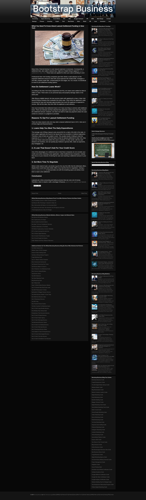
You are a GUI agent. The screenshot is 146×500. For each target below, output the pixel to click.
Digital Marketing (45, 18)
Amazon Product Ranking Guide (39, 252)
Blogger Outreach (78, 18)
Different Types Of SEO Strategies (39, 250)
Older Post (84, 193)
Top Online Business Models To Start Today (41, 294)
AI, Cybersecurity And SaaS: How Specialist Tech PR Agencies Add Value (48, 207)
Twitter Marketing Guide (97, 414)
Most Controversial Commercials (39, 262)
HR (90, 21)
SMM (92, 494)
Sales (78, 21)
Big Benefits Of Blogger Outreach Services (41, 292)
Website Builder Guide (97, 387)
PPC (64, 18)
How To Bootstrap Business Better (39, 329)
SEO (70, 18)
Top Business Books (36, 273)
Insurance (102, 21)
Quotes (74, 494)
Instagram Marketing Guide (98, 429)
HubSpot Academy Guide (98, 472)
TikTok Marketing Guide (97, 434)
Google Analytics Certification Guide (100, 479)
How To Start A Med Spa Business (39, 327)
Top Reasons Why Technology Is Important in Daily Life (44, 202)
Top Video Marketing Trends (38, 278)
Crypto (57, 21)
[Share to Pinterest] (40, 185)
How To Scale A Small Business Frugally (41, 235)
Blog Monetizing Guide (37, 280)
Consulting (35, 18)
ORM (92, 18)
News (54, 494)
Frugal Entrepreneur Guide (98, 382)
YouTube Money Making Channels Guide (101, 459)
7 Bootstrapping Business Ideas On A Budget (42, 209)
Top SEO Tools (35, 301)
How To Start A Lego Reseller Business (40, 308)
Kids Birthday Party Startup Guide (39, 310)
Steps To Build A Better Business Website (41, 285)
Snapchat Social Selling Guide (99, 424)
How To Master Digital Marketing (39, 233)
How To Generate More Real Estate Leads (41, 287)
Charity (105, 494)
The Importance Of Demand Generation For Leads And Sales (106, 305)
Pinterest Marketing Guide (98, 427)
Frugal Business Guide (97, 454)
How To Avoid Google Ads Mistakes (39, 238)
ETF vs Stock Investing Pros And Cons (40, 231)
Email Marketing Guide (97, 397)
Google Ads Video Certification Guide (101, 477)
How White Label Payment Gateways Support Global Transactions (104, 49)
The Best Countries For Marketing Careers (41, 306)
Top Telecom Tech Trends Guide (99, 442)
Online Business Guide (97, 447)
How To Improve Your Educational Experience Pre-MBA (106, 356)
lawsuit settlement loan (39, 170)
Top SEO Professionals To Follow (39, 289)
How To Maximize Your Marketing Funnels (41, 268)
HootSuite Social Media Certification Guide (102, 469)
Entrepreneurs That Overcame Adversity (40, 313)
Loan (95, 21)
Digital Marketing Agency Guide (99, 457)
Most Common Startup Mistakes (39, 271)
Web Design (100, 18)
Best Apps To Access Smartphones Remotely (42, 224)
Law (110, 21)
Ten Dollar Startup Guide (37, 248)
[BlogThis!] (36, 185)
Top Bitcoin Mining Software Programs (40, 255)
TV (67, 494)
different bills (43, 138)
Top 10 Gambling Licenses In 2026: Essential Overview (44, 200)
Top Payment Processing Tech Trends (40, 264)
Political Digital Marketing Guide (99, 487)
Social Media (56, 18)
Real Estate (71, 21)
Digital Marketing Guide (97, 394)
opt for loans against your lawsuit (76, 182)
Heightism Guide (96, 464)
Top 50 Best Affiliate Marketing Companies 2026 (105, 296)
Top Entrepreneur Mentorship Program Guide (103, 484)
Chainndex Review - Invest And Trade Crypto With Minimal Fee (105, 262)
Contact (109, 18)
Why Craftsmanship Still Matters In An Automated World (44, 205)
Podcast (64, 494)
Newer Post (35, 193)
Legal (51, 494)
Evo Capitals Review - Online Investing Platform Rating (105, 252)
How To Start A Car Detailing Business (40, 324)
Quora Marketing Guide (97, 417)
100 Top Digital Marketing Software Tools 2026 (104, 118)
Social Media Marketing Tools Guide (100, 407)
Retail (84, 21)
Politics (95, 494)
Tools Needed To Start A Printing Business (41, 331)
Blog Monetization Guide (98, 389)
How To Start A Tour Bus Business (39, 336)
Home (59, 193)
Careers (101, 494)
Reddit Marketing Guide (97, 419)
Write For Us (79, 494)
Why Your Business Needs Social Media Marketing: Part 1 (106, 366)
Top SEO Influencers (36, 275)
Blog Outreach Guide (97, 444)
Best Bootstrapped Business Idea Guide (101, 449)
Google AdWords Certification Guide (100, 474)
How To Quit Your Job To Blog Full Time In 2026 (105, 325)
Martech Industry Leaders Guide (99, 392)
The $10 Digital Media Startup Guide (100, 384)
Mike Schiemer (46, 494)
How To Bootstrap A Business (38, 299)
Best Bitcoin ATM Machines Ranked (40, 217)
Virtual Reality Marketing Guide (99, 412)
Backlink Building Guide (97, 399)
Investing (49, 21)
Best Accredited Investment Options (40, 221)
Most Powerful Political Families (39, 303)
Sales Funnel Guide (96, 409)
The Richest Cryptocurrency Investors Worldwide (42, 228)
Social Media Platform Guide (98, 437)
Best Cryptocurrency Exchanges (39, 219)
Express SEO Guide (96, 439)
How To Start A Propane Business (39, 315)
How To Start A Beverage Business (39, 320)
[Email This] (34, 185)
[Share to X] (37, 185)
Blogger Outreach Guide (97, 402)
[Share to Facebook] (38, 185)
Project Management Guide (98, 462)
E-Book (70, 494)
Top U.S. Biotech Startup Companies (40, 259)
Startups (34, 21)
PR (87, 18)
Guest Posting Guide (97, 467)
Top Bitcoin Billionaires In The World (40, 226)
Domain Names (86, 494)
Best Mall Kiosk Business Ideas (39, 296)
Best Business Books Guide (98, 452)
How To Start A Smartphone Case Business (41, 338)
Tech (63, 21)
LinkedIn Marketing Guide (98, 432)
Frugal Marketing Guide (37, 257)
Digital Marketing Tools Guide (99, 404)
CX (60, 494)
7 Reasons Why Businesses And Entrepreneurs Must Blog (106, 29)
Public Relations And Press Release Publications (42, 240)
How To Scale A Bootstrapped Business (40, 334)
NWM (58, 494)
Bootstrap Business (38, 494)
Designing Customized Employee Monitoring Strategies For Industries (106, 60)
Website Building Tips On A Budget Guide (102, 482)
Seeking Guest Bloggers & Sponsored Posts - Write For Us (105, 78)
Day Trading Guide (36, 282)
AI (98, 494)
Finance (42, 21)
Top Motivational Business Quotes (39, 322)
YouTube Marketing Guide (98, 422)
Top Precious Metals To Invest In (39, 266)
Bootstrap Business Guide (98, 379)
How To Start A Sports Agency (38, 317)
